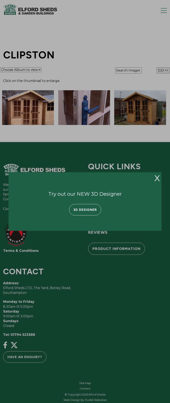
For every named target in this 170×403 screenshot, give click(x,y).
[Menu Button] (164, 10)
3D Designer (85, 210)
